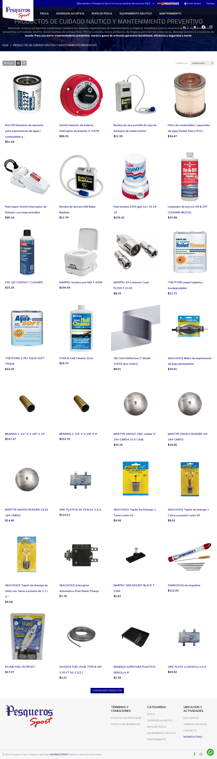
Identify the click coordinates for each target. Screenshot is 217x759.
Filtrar (10, 63)
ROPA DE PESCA (156, 726)
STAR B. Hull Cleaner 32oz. (76, 358)
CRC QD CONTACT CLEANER (24, 282)
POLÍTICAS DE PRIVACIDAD (126, 717)
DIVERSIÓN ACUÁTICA (159, 720)
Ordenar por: (182, 63)
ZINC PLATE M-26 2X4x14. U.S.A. (80, 509)
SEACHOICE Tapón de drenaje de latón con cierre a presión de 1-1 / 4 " (26, 591)
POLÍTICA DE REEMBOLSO (125, 724)
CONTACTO (190, 730)
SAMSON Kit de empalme (184, 585)
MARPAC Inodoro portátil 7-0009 (80, 282)
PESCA (151, 714)
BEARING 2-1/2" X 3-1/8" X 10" (25, 434)
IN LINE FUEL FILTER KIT (20, 666)
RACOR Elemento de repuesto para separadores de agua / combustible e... (24, 130)
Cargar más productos (107, 690)
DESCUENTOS (191, 717)
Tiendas (210, 3)
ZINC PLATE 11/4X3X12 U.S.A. (187, 666)
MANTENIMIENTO (156, 739)
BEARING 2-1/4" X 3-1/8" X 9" (78, 434)
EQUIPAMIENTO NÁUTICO (161, 733)
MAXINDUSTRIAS (59, 754)
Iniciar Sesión (193, 3)
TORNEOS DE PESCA (195, 724)
